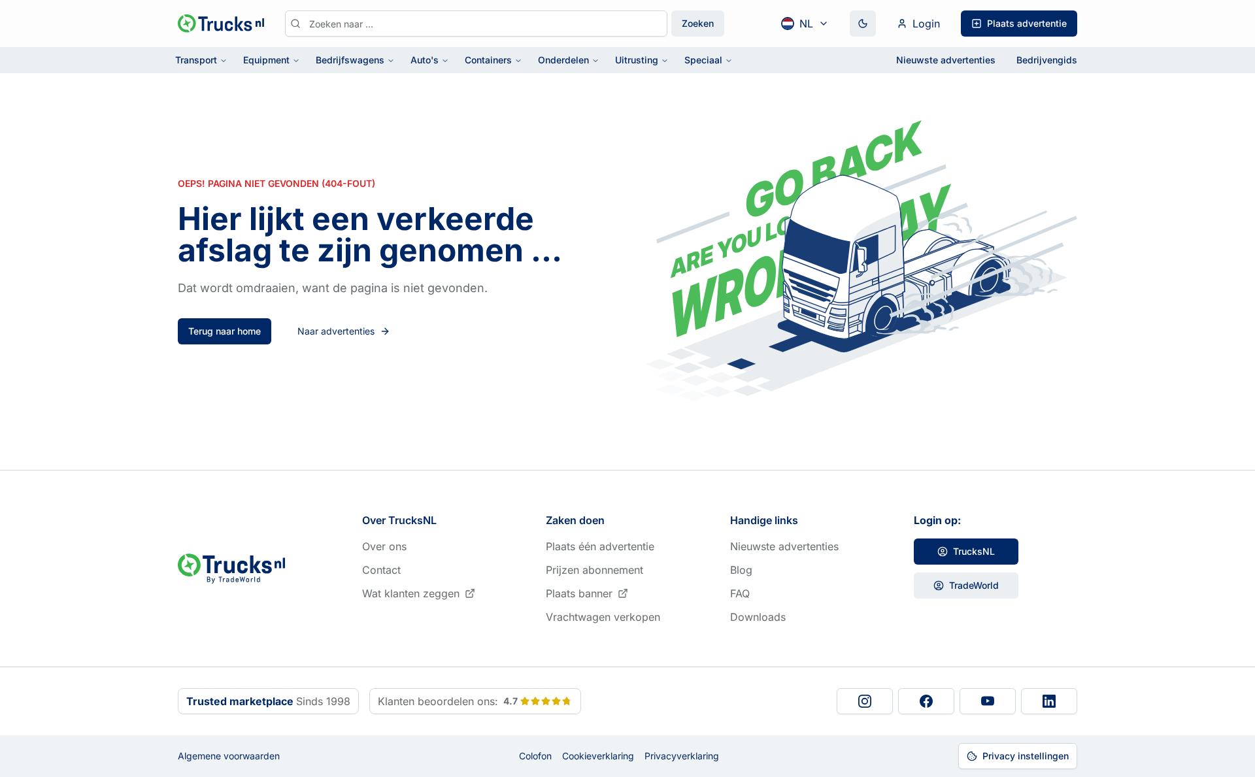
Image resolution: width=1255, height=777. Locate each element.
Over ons (384, 546)
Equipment (266, 59)
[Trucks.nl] (221, 23)
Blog (741, 569)
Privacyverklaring (681, 755)
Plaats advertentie (1027, 23)
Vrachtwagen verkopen (603, 616)
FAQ (740, 593)
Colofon (535, 755)
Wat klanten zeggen (411, 593)
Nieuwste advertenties (946, 59)
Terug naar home (224, 331)
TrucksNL (974, 551)
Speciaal (703, 59)
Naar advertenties (336, 331)
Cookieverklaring (598, 755)
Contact (381, 569)
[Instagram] (865, 701)
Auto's (424, 59)
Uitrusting (636, 59)
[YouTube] (988, 701)
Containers (488, 59)
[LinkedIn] (1049, 701)
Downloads (758, 616)
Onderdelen (563, 59)
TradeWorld (974, 585)
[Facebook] (926, 701)
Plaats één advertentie (600, 546)
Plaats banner (579, 593)
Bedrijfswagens (350, 59)
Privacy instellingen (1025, 755)
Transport (196, 59)
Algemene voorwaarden (229, 755)
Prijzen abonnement (594, 569)
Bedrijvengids (1046, 59)
